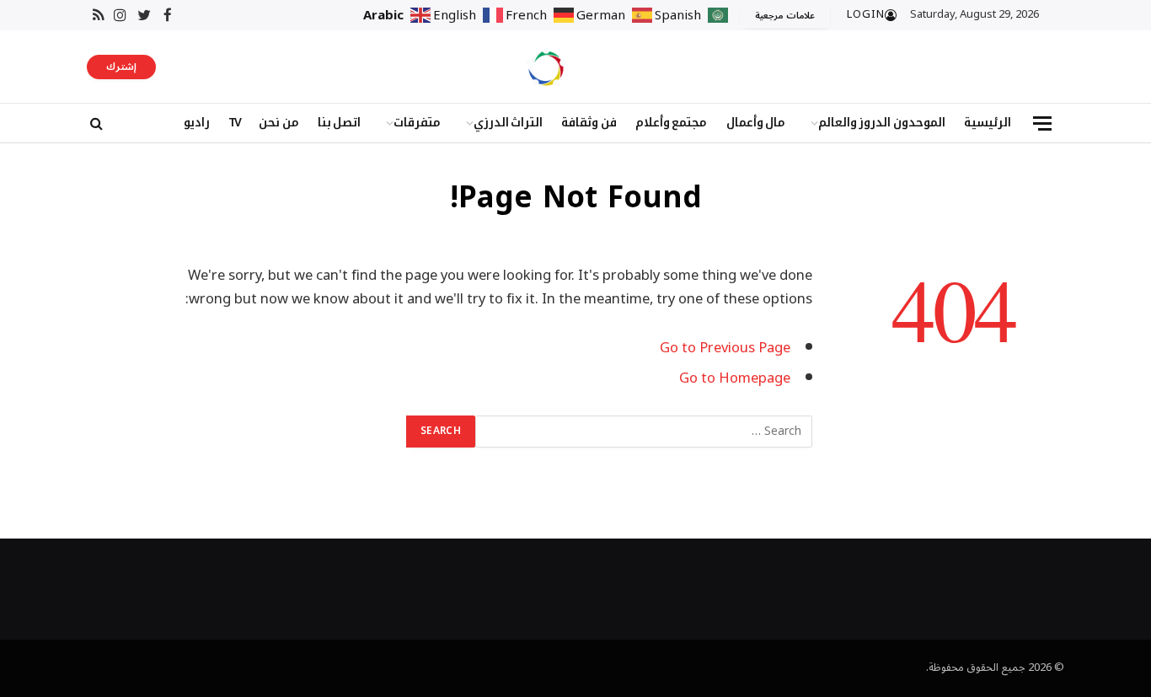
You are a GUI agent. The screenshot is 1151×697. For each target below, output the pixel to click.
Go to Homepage (734, 378)
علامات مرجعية (785, 15)
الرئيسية (987, 122)
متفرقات (417, 122)
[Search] (95, 123)
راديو (197, 122)
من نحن (279, 122)
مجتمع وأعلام (671, 122)
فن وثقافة (589, 122)
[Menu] (1042, 123)
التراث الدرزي (508, 122)
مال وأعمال (756, 122)
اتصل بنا (339, 122)
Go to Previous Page (725, 347)
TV (234, 122)
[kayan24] (546, 66)
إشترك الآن (121, 67)
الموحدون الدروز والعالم (881, 122)
